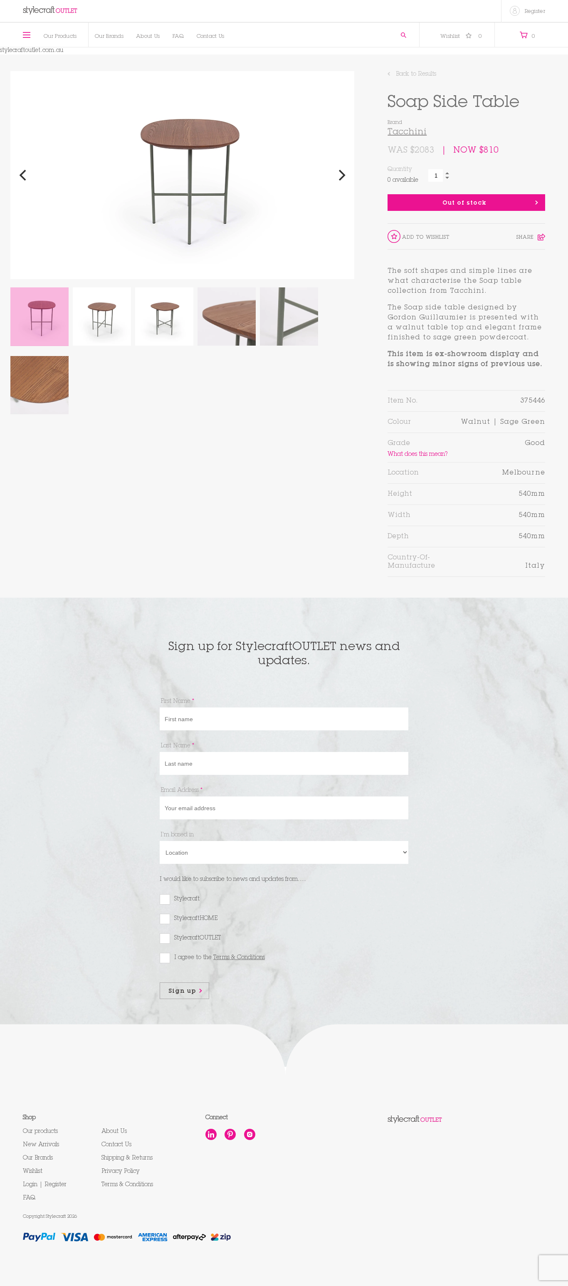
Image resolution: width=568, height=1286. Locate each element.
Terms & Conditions (127, 1185)
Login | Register (45, 1185)
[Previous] (24, 175)
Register (535, 12)
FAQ (178, 37)
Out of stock (464, 203)
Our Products (60, 37)
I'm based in (177, 835)
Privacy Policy (120, 1172)
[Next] (341, 175)
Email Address (182, 791)
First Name (177, 702)
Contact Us (211, 37)
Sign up (182, 991)
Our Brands (109, 37)
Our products (40, 1132)
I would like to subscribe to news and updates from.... (233, 880)
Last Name (177, 746)
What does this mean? (417, 454)
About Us (148, 37)
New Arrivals (41, 1145)
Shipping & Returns (127, 1158)
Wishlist (461, 37)
